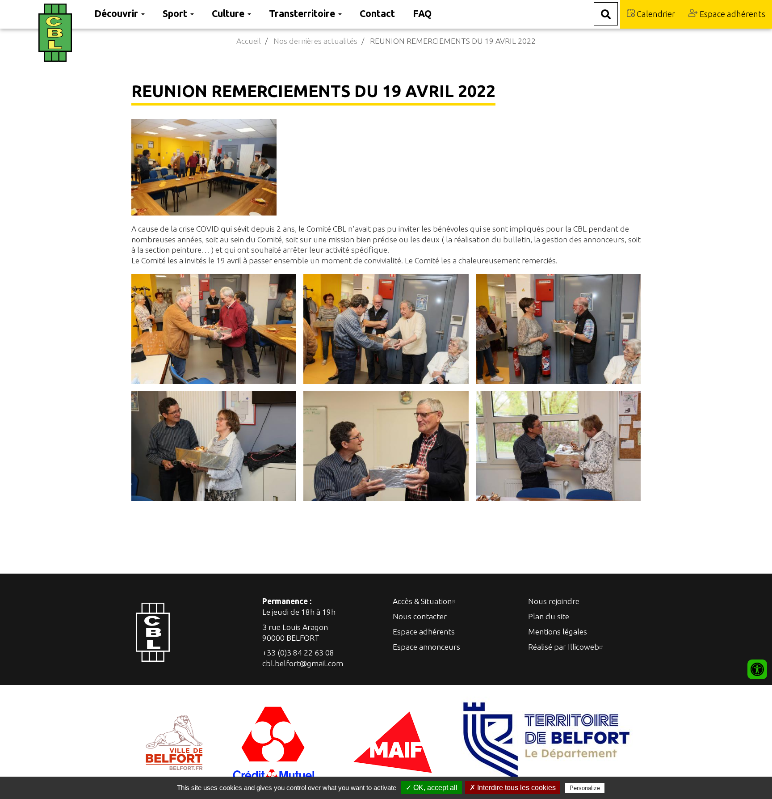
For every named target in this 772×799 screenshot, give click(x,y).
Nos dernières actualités (315, 41)
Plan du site (548, 616)
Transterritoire (303, 13)
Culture (229, 13)
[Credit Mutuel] (274, 741)
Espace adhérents (731, 14)
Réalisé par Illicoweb (563, 647)
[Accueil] (61, 33)
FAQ (422, 13)
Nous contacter (420, 616)
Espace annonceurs (426, 647)
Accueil (248, 41)
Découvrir (117, 13)
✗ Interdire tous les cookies (513, 787)
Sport (176, 13)
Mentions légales (557, 631)
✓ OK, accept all (431, 787)
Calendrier (655, 14)
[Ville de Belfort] (174, 741)
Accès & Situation (422, 601)
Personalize (585, 788)
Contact (377, 13)
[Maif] (392, 741)
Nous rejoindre (553, 601)
